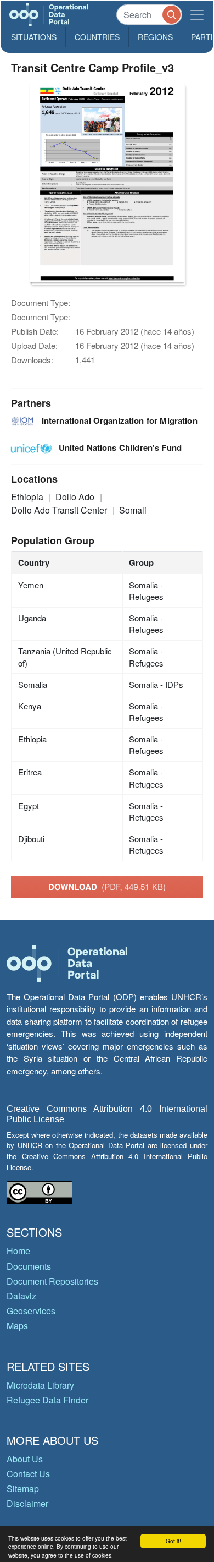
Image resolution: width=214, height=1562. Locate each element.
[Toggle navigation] (197, 14)
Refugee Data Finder (47, 1400)
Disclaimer (27, 1503)
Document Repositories (52, 1281)
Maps (17, 1325)
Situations (34, 36)
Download (107, 887)
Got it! (173, 1541)
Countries (97, 36)
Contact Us (28, 1473)
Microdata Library (40, 1385)
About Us (25, 1458)
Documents (29, 1266)
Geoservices (31, 1310)
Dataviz (21, 1296)
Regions (155, 36)
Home (18, 1250)
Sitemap (23, 1488)
